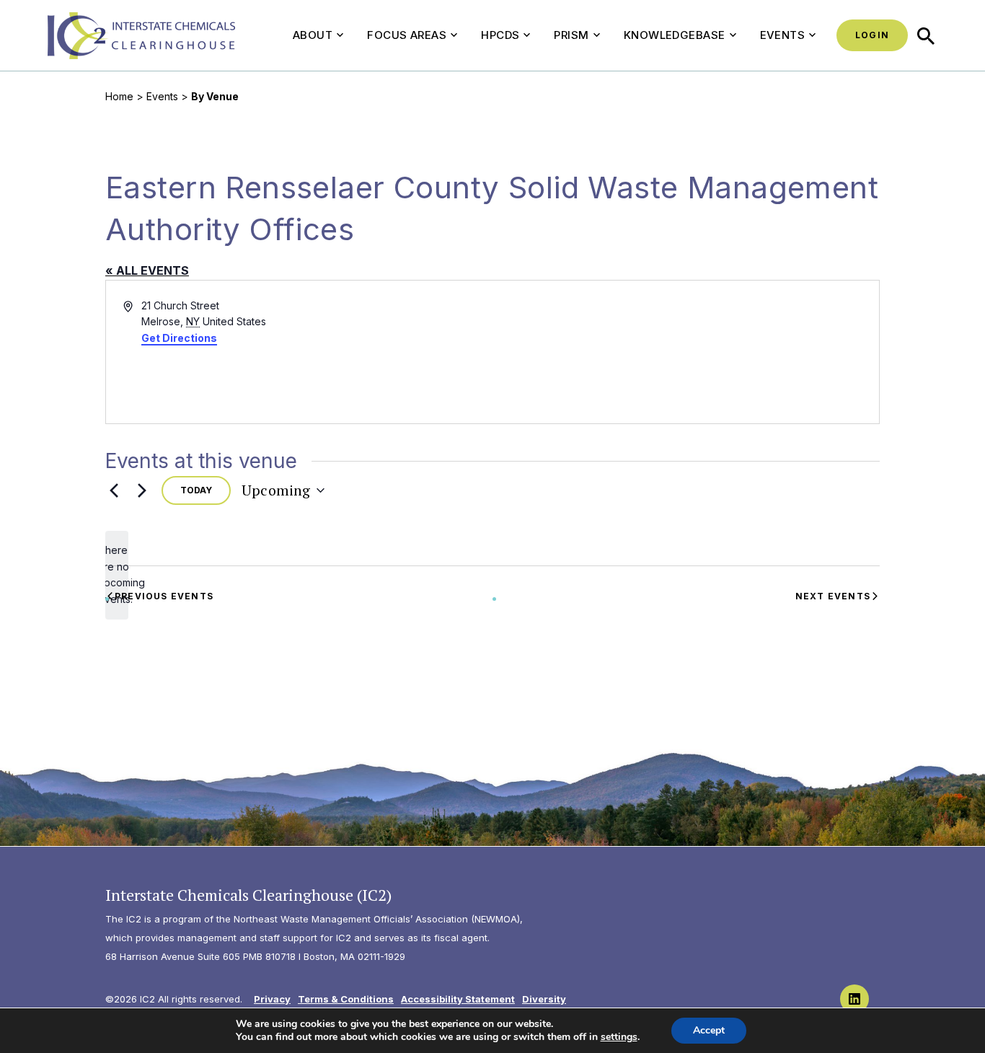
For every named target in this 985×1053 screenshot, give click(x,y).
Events (782, 35)
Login (872, 35)
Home (119, 96)
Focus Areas (406, 35)
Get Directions (179, 338)
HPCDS (500, 35)
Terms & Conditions (346, 999)
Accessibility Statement (458, 999)
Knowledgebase (674, 35)
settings (619, 1037)
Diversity (544, 999)
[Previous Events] (114, 490)
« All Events (147, 270)
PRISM (571, 35)
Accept (709, 1030)
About (312, 35)
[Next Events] (142, 490)
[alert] (116, 575)
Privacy (272, 999)
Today (196, 490)
